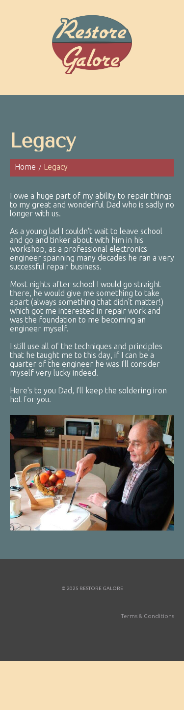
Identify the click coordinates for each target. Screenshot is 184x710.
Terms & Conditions (147, 616)
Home (25, 166)
